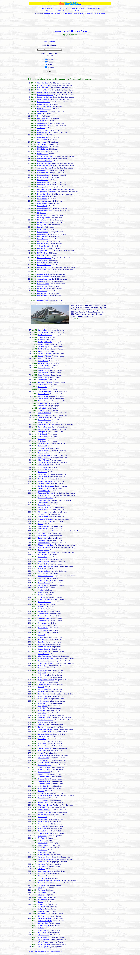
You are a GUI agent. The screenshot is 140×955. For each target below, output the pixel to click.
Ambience (41, 597)
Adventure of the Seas (45, 267)
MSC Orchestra (43, 469)
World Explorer (43, 947)
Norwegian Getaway (44, 208)
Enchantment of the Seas (47, 531)
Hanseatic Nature (44, 857)
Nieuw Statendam (44, 443)
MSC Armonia (43, 630)
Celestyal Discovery (45, 734)
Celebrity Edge (42, 295)
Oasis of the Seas (43, 102)
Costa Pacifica (43, 361)
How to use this (49, 41)
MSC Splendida (42, 262)
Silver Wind (42, 828)
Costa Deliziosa (43, 465)
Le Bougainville (43, 925)
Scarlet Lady (42, 410)
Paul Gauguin (43, 826)
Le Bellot (41, 928)
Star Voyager (42, 554)
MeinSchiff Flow (42, 180)
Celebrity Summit (44, 484)
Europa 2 (41, 727)
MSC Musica (42, 472)
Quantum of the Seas (44, 165)
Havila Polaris (43, 847)
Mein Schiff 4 (42, 441)
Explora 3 (41, 578)
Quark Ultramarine (44, 871)
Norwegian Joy (42, 173)
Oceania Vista (43, 613)
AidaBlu (40, 595)
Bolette (40, 637)
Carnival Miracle (43, 510)
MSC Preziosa (42, 253)
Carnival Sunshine (44, 420)
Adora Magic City (43, 272)
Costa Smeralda (42, 118)
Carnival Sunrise (44, 429)
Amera (40, 753)
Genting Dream (42, 203)
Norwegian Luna (43, 182)
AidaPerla (41, 339)
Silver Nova (42, 668)
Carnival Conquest (44, 401)
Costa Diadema (42, 286)
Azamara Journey (44, 767)
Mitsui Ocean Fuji (44, 760)
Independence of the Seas (46, 191)
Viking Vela (42, 675)
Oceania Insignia (44, 781)
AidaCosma (41, 128)
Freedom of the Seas (44, 189)
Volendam (41, 644)
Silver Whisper (43, 800)
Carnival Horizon (43, 284)
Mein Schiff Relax (43, 177)
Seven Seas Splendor (45, 658)
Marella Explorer (44, 564)
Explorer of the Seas (44, 265)
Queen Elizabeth (44, 491)
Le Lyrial (41, 909)
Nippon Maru (42, 819)
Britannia (40, 227)
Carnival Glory (43, 396)
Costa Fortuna (43, 422)
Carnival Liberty (43, 394)
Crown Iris (41, 736)
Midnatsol (41, 840)
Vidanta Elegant (43, 854)
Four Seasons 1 (43, 758)
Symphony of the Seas (45, 95)
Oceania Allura (43, 616)
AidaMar (41, 592)
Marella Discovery (44, 602)
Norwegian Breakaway (45, 210)
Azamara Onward (44, 769)
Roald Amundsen (44, 824)
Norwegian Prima (43, 234)
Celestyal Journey (44, 651)
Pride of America (44, 543)
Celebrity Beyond (43, 246)
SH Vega (41, 916)
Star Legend (42, 878)
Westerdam (42, 535)
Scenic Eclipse (43, 833)
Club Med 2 (42, 866)
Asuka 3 (41, 682)
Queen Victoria (43, 502)
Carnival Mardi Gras (44, 125)
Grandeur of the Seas (45, 576)
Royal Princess (42, 239)
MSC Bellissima (42, 149)
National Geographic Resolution (49, 880)
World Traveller (43, 935)
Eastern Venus (43, 802)
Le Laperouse (43, 930)
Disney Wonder (43, 526)
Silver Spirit (42, 750)
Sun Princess (41, 144)
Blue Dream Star (44, 807)
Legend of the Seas (44, 85)
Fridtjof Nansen (43, 821)
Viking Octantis (43, 786)
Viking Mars (42, 703)
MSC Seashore (42, 151)
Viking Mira (42, 673)
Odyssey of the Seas (44, 156)
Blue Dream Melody (45, 732)
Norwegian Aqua (43, 184)
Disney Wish (41, 225)
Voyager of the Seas (44, 269)
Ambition (41, 691)
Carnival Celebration (44, 132)
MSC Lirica (42, 623)
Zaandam (41, 642)
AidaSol (40, 590)
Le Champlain (43, 923)
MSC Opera (42, 625)
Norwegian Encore (43, 158)
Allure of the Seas (43, 99)
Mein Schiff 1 (42, 389)
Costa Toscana (42, 130)
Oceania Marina (43, 620)
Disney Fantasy (42, 288)
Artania (40, 722)
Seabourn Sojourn (44, 765)
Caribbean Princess (45, 382)
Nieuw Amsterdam (44, 512)
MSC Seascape (42, 154)
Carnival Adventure (44, 415)
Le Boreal (41, 904)
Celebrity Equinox (44, 347)
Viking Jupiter (42, 699)
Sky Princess (41, 213)
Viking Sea (42, 710)
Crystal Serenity (43, 611)
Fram (40, 888)
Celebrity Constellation (46, 486)
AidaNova (40, 121)
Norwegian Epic (42, 187)
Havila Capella (43, 845)
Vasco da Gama (43, 654)
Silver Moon (42, 739)
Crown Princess (43, 370)
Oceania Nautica (44, 777)
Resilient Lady (43, 405)
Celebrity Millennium (45, 481)
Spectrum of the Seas (44, 161)
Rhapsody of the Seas (45, 545)
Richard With (42, 897)
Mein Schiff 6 (42, 436)
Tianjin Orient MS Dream (46, 552)
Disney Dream (42, 291)
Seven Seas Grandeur (46, 661)
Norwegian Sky (43, 562)
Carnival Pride (43, 517)
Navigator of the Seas (44, 251)
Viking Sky (41, 708)
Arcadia (40, 524)
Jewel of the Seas (44, 500)
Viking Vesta (42, 670)
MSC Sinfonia (43, 628)
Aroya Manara (42, 201)
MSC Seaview (42, 199)
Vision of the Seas (44, 547)
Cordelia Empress (44, 689)
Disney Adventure (43, 111)
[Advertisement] (70, 22)
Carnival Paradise (44, 583)
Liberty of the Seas (43, 194)
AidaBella (41, 609)
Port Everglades (67, 13)
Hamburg (41, 864)
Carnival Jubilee (42, 123)
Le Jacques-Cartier (44, 918)
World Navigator (43, 937)
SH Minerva (42, 914)
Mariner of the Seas (44, 258)
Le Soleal (41, 906)
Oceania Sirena (43, 779)
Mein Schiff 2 (42, 384)
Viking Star (42, 713)
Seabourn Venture (44, 812)
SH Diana (41, 885)
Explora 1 (41, 632)
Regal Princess (42, 236)
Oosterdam (42, 540)
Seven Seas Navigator (46, 795)
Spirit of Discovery (44, 649)
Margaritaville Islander (45, 519)
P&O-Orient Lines (78, 13)
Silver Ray (41, 665)
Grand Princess (43, 417)
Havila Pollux (42, 850)
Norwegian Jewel (44, 458)
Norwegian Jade (43, 450)
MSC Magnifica (43, 448)
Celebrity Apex (42, 293)
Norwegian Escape (43, 175)
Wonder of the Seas (44, 90)
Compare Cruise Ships (91, 13)
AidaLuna (41, 604)
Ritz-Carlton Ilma (44, 717)
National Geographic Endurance (49, 883)
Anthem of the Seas (44, 168)
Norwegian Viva (42, 232)
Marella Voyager (43, 559)
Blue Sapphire (43, 755)
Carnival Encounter (44, 413)
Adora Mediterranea (45, 521)
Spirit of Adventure (44, 647)
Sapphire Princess (44, 356)
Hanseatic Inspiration (45, 859)
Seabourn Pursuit (44, 810)
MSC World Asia (42, 104)
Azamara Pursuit (44, 772)
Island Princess (43, 460)
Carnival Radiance (44, 427)
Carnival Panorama (44, 279)
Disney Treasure (43, 220)
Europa (40, 793)
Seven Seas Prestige (45, 566)
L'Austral (41, 911)
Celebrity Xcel (42, 248)
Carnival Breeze (43, 330)
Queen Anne (42, 380)
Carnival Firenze (43, 276)
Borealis (41, 639)
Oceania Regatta (44, 784)
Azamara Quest (43, 774)
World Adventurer (44, 944)
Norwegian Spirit (44, 571)
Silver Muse (42, 743)
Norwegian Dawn (44, 474)
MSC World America (44, 106)
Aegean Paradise (44, 814)
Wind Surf (41, 869)
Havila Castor (42, 843)
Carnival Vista (42, 281)
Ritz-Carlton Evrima (45, 805)
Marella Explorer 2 (44, 580)
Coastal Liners (48, 13)
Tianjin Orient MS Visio (46, 424)
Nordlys (40, 902)
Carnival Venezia (43, 274)
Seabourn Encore (44, 746)
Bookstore (102, 13)
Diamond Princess (44, 354)
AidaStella (41, 587)
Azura (40, 358)
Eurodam (41, 514)
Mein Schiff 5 (42, 434)
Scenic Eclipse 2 (43, 831)
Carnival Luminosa (44, 462)
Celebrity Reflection (45, 335)
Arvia (39, 113)
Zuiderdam (42, 538)
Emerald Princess (44, 368)
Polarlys (41, 895)
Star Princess (41, 142)
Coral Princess (43, 479)
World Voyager (43, 942)
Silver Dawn (42, 741)
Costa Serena (43, 363)
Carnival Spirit (43, 507)
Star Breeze (42, 873)
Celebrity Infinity (43, 488)
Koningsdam (42, 432)
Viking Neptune (43, 701)
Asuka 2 (41, 687)
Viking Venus (42, 706)
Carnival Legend (44, 505)
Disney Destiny (42, 222)
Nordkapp (41, 890)
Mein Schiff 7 (42, 387)
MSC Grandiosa (42, 137)
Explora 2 (41, 635)
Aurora (40, 569)
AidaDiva (41, 606)
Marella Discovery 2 (45, 599)
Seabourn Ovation (44, 748)
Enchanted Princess (44, 215)
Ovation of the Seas (44, 163)
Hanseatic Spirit (43, 862)
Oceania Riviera (43, 618)
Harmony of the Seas (44, 97)
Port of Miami (58, 13)
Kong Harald (42, 899)
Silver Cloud (42, 836)
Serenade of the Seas (45, 498)
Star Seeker (42, 932)
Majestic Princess (43, 229)
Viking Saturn (42, 715)
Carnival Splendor (44, 365)
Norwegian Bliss (42, 170)
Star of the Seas (42, 83)
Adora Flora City (43, 241)
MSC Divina (41, 255)
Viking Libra (42, 677)
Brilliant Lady (42, 403)
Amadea (41, 791)
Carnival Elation (43, 585)
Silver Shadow (43, 798)
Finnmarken (42, 852)
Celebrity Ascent (42, 243)
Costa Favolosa (43, 377)
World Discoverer (44, 940)
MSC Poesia (42, 467)
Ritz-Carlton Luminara (45, 720)
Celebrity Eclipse (44, 349)
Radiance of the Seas (45, 493)
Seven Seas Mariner (45, 694)
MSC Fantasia (42, 260)
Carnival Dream (42, 300)
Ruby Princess (43, 372)
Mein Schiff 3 (42, 446)
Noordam (41, 533)
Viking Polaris (42, 788)
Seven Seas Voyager (45, 729)
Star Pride (41, 876)
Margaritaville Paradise (46, 680)
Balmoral (41, 725)
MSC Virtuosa (42, 139)
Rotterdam (42, 439)
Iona (38, 116)
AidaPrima (41, 337)
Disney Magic (42, 528)
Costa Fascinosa (44, 375)
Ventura (41, 351)
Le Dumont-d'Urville (45, 921)
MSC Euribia (41, 135)
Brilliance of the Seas (45, 495)
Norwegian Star (43, 476)
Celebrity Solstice (44, 344)
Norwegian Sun (43, 550)
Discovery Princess (43, 218)
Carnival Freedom (44, 391)
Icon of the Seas (43, 88)
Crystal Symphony (44, 684)
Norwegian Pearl (44, 455)
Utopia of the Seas (43, 92)
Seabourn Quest (44, 762)
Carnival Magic (43, 332)
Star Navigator (43, 573)
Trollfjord (41, 838)
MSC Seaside (42, 196)
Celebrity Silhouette (45, 342)
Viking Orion (42, 696)
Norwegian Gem (43, 453)
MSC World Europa (44, 109)
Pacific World (42, 557)
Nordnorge (42, 892)
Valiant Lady (42, 408)
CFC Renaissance (44, 656)
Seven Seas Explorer (45, 663)
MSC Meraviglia (42, 147)
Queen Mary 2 (42, 206)
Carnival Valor (43, 398)
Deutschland (42, 817)
